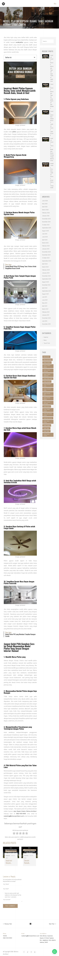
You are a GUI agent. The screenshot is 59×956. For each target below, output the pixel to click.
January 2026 (45, 215)
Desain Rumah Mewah (47, 398)
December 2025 (46, 218)
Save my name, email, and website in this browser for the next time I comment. (13, 895)
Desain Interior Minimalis (47, 370)
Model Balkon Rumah (46, 421)
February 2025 (46, 246)
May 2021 (44, 303)
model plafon (19, 42)
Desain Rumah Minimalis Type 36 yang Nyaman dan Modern (52, 96)
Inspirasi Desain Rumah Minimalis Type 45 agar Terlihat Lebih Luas (51, 68)
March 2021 (45, 309)
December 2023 (46, 276)
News (45, 340)
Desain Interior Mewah (47, 366)
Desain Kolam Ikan (48, 378)
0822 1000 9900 (7, 938)
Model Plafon (46, 431)
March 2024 (45, 267)
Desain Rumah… (27, 861)
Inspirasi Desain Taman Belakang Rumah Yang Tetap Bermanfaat (52, 149)
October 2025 (45, 225)
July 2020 (44, 321)
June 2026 (45, 200)
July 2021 (44, 297)
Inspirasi (8, 855)
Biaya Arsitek (46, 356)
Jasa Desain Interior (19, 811)
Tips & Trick (47, 343)
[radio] (14, 833)
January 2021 (45, 315)
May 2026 (44, 203)
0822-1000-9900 (21, 813)
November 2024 (46, 255)
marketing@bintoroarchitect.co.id (14, 816)
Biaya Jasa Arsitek (47, 359)
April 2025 (44, 240)
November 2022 (46, 285)
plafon (14, 132)
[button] (34, 57)
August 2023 (45, 282)
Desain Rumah (47, 381)
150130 (5, 936)
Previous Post (8, 923)
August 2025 (45, 231)
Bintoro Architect (31, 811)
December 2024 (46, 252)
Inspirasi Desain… (9, 861)
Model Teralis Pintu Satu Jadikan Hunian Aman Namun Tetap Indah (51, 175)
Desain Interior (47, 362)
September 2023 (46, 279)
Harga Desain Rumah (47, 410)
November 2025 (46, 221)
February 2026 (46, 212)
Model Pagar (46, 428)
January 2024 (45, 273)
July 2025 (44, 234)
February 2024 (46, 270)
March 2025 (45, 243)
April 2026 (44, 206)
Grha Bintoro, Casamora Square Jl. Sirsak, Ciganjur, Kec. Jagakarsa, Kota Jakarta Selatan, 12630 (48, 939)
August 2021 (45, 294)
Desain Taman (47, 406)
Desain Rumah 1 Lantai (47, 385)
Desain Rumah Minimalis (47, 402)
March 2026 (45, 209)
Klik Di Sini (20, 76)
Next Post (52, 923)
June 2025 (45, 237)
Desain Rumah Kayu (47, 394)
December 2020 (46, 318)
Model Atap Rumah (48, 418)
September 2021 (46, 291)
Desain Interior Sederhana (47, 375)
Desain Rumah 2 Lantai (47, 389)
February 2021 (45, 312)
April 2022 (44, 288)
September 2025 (46, 228)
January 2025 (45, 249)
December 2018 (46, 324)
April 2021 (44, 306)
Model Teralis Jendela (46, 434)
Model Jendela (47, 425)
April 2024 (44, 264)
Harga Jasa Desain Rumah (48, 414)
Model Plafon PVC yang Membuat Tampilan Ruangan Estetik (20, 635)
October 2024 (45, 258)
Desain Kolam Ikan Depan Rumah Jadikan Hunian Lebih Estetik (52, 123)
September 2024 (46, 261)
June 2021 (45, 300)
